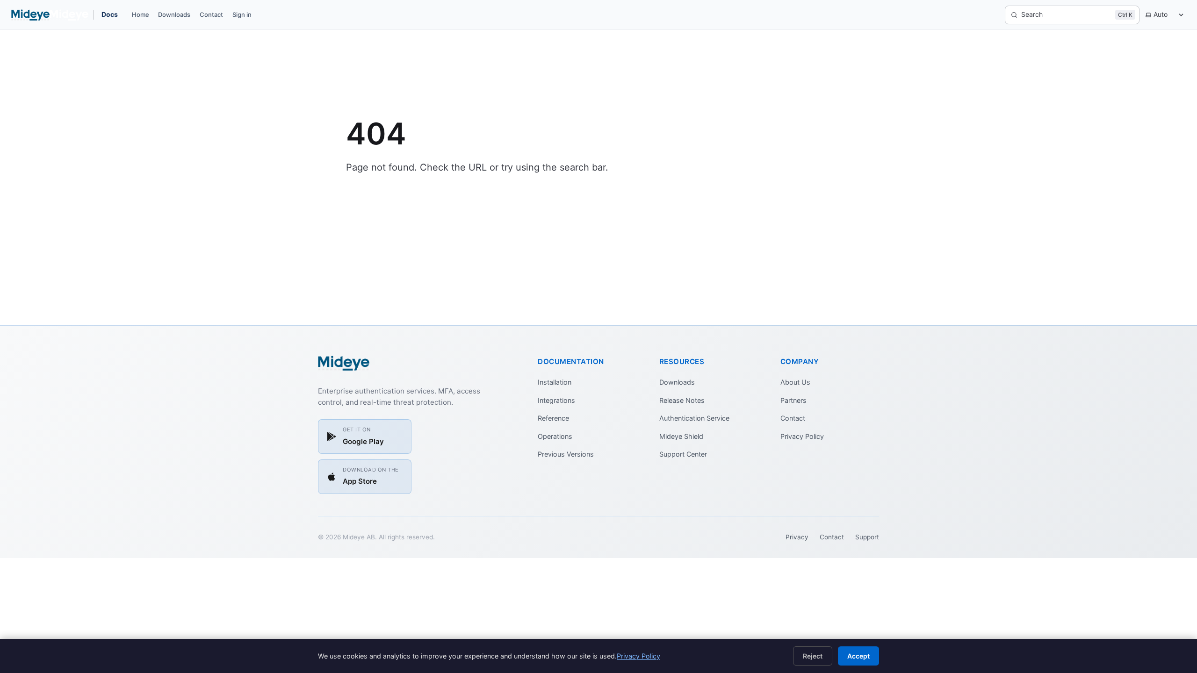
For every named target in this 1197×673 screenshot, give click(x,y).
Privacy (797, 537)
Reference (553, 418)
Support (867, 537)
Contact (211, 14)
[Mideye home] (49, 15)
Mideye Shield (681, 436)
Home (140, 14)
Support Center (683, 454)
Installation (554, 382)
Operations (555, 436)
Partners (793, 400)
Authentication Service (694, 418)
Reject (812, 656)
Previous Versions (566, 454)
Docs (109, 14)
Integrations (556, 400)
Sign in (242, 14)
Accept (858, 656)
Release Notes (682, 400)
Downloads (174, 14)
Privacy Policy (802, 436)
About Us (795, 382)
